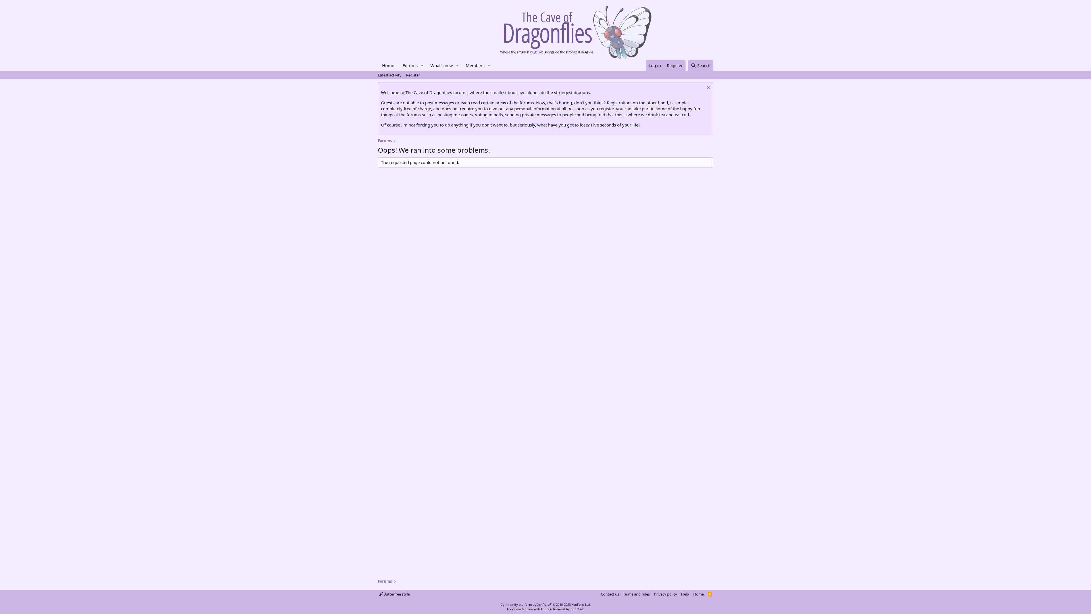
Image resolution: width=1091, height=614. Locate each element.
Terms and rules (636, 594)
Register (413, 75)
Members (475, 65)
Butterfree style (396, 594)
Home (388, 65)
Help (685, 594)
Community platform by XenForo (546, 604)
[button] (422, 65)
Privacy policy (665, 594)
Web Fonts (541, 609)
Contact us (610, 594)
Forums (410, 65)
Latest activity (389, 75)
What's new (441, 65)
